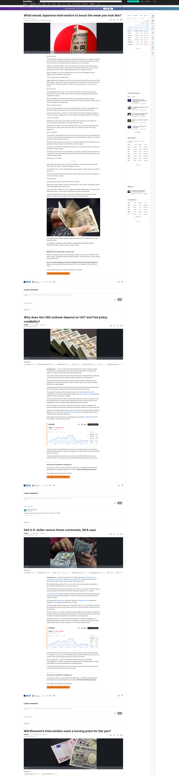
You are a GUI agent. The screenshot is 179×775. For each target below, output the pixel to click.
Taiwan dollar (59, 579)
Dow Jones (130, 35)
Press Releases (120, 6)
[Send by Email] (50, 282)
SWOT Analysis (101, 6)
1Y (59, 432)
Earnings (87, 6)
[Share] (110, 19)
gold (81, 392)
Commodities (40, 6)
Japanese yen (51, 579)
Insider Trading (74, 6)
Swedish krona (70, 412)
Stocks (145, 15)
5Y (61, 432)
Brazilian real (60, 600)
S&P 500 (129, 37)
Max (64, 432)
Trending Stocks (132, 200)
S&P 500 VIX (130, 42)
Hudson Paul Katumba (32, 509)
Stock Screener (85, 3)
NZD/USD (89, 417)
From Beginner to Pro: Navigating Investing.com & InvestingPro (138, 191)
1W (51, 432)
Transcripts (114, 6)
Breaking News (27, 6)
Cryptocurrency (67, 6)
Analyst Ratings (108, 6)
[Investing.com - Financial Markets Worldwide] (28, 1)
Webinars (130, 186)
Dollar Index (130, 44)
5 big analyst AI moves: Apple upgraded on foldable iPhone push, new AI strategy (139, 100)
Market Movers (132, 138)
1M (54, 432)
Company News (81, 6)
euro (54, 412)
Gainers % (136, 141)
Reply (27, 515)
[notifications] (152, 1)
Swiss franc (91, 392)
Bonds (141, 15)
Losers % (142, 141)
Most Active (130, 141)
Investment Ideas (93, 6)
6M (56, 432)
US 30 (129, 30)
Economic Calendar (76, 3)
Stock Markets (47, 6)
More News (137, 132)
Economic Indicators (54, 6)
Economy (61, 6)
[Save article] (114, 19)
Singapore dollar (68, 579)
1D (49, 432)
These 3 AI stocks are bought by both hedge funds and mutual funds (140, 114)
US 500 (129, 33)
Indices (129, 15)
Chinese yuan (53, 593)
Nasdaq (129, 39)
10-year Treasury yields (86, 394)
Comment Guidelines (28, 303)
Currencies (35, 6)
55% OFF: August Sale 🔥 (133, 1)
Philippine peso (82, 600)
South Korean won (90, 577)
